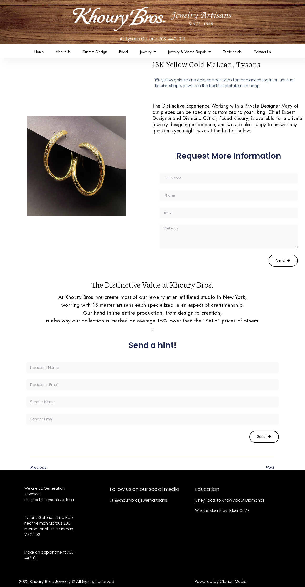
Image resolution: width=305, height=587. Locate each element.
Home (39, 52)
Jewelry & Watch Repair (187, 52)
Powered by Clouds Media (220, 581)
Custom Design (94, 52)
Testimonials (232, 52)
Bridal (123, 52)
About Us (63, 52)
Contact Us (262, 52)
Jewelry (145, 52)
